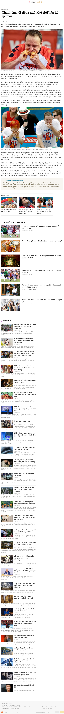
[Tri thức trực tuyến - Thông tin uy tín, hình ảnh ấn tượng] (35, 2)
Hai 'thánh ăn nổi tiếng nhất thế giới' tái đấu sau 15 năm (44, 211)
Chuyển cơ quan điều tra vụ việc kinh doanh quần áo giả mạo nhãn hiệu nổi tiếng (24, 353)
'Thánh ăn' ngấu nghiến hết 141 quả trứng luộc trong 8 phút (26, 211)
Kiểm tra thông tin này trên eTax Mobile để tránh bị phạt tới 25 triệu (24, 340)
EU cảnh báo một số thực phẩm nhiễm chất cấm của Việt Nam (25, 394)
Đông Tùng (4, 21)
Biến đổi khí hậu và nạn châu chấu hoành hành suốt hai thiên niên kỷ (24, 585)
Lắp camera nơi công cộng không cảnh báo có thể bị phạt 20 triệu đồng (25, 517)
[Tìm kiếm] (61, 2)
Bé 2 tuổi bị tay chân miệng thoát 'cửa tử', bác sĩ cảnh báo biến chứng (25, 368)
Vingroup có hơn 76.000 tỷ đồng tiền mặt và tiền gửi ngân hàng (25, 571)
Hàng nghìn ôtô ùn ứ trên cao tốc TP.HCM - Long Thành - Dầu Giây (24, 489)
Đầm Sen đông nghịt (23, 421)
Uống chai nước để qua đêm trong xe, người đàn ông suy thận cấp (24, 558)
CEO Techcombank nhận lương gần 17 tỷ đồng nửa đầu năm (25, 409)
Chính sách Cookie (40, 712)
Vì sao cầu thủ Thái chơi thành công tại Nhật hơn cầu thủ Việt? (25, 623)
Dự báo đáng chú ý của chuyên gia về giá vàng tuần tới (24, 598)
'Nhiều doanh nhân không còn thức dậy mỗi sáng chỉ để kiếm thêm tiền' (25, 435)
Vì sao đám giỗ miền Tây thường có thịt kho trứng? (42, 241)
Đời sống (4, 9)
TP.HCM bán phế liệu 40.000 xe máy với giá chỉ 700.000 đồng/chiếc (25, 326)
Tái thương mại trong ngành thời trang (13, 180)
